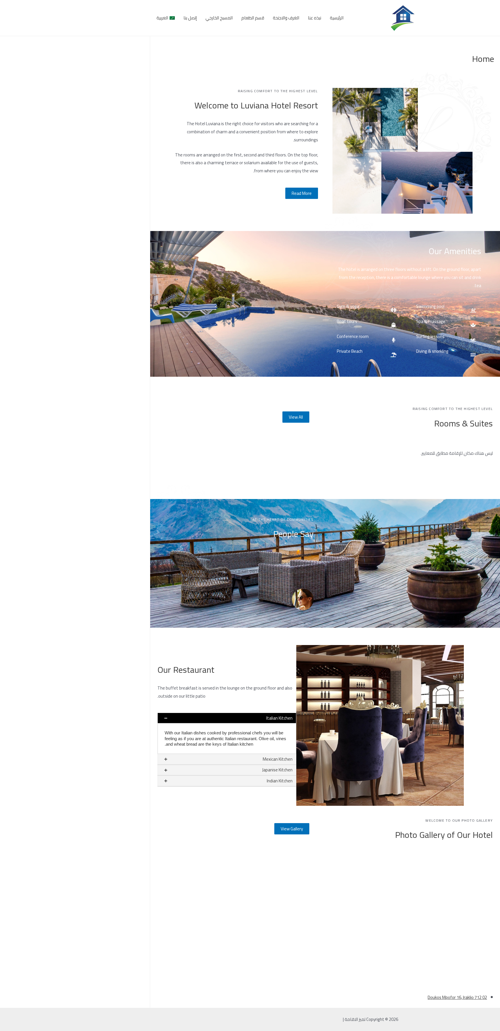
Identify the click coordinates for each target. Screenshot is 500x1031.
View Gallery (292, 829)
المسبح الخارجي (219, 18)
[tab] (226, 718)
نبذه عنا (314, 18)
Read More (302, 193)
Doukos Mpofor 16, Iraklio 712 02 (457, 997)
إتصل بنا (190, 18)
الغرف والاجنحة (286, 18)
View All (296, 417)
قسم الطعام (252, 18)
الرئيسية (336, 18)
